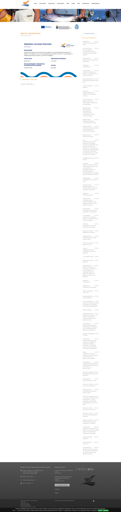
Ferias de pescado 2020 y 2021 (91, 291)
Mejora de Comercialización (91, 194)
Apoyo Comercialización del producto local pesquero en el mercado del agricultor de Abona (91, 355)
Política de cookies (24, 503)
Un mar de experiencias (91, 66)
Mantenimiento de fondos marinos (91, 297)
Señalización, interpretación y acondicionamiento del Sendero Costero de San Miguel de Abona (91, 202)
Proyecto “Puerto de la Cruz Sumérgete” (91, 385)
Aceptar (100, 510)
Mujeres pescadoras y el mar (91, 334)
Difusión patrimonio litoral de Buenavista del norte (91, 225)
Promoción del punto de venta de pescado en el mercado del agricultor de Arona (91, 129)
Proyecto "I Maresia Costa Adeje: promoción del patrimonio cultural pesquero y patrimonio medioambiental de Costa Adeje (91, 400)
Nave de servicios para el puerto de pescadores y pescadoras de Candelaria (91, 102)
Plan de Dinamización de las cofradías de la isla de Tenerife (91, 250)
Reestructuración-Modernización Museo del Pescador (91, 373)
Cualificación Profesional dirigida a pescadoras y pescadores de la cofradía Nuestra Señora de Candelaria (91, 327)
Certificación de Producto (91, 443)
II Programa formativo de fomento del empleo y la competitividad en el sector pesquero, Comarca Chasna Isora (91, 430)
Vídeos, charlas (91, 310)
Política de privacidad (25, 504)
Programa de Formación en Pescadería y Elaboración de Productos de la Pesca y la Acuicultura (91, 365)
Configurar (105, 510)
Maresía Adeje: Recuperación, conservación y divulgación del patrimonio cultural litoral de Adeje (91, 112)
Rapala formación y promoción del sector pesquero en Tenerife (91, 421)
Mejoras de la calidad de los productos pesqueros (91, 60)
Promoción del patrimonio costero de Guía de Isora (91, 237)
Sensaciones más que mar (91, 437)
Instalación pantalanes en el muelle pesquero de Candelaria (91, 210)
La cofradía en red (91, 256)
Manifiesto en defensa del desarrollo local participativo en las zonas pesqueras (63, 478)
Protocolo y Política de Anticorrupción (28, 507)
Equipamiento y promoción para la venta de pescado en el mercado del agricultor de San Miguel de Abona (91, 451)
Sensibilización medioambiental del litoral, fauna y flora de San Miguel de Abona (91, 187)
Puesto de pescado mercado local (91, 243)
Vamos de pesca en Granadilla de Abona (91, 231)
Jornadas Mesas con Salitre (91, 158)
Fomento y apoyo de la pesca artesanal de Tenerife (91, 415)
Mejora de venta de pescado (91, 261)
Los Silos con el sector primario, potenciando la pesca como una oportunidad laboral (91, 51)
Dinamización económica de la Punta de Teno (91, 179)
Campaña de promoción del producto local (91, 43)
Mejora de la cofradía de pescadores (91, 286)
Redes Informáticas (70, 500)
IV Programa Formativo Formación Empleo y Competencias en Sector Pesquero (91, 73)
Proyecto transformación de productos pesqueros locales (91, 93)
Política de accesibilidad (26, 505)
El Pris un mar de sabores (91, 86)
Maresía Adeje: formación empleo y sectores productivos (91, 121)
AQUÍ (16, 510)
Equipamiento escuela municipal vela (91, 379)
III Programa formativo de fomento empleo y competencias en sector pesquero (91, 218)
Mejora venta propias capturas (91, 135)
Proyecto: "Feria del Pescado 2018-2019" (91, 408)
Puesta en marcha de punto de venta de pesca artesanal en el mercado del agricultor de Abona (91, 304)
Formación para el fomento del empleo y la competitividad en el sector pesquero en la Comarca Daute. (91, 317)
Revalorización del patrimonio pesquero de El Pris (91, 80)
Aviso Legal (23, 502)
